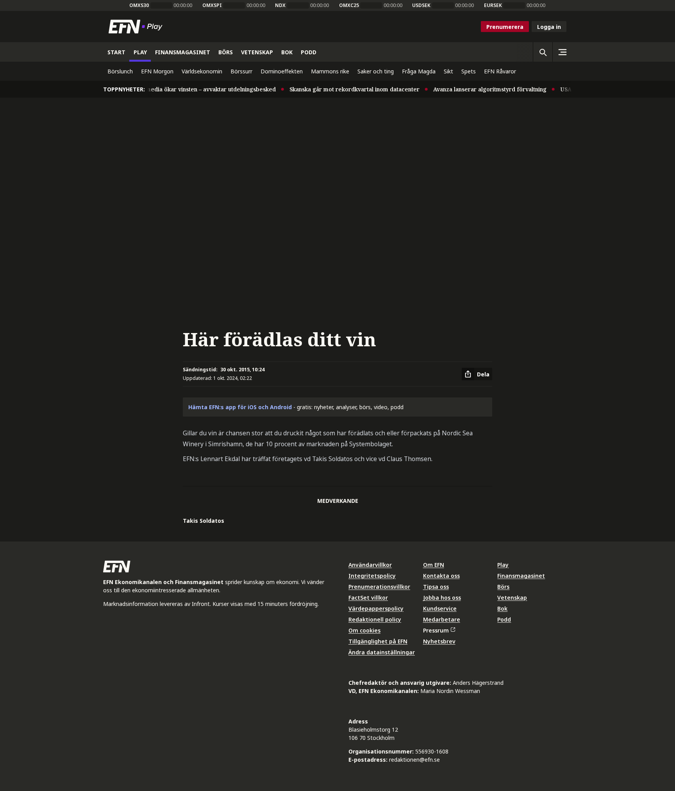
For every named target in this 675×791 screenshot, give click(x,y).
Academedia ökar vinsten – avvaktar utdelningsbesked (194, 89)
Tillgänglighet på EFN (377, 641)
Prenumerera (504, 26)
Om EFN (433, 564)
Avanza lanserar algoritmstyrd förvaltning (482, 89)
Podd (504, 619)
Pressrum (436, 630)
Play (503, 564)
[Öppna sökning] (542, 52)
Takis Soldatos (203, 520)
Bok (502, 608)
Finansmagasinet (521, 575)
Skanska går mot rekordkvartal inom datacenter (347, 89)
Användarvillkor (370, 564)
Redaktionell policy (374, 619)
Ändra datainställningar (381, 652)
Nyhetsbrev (439, 641)
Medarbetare (441, 619)
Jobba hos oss (442, 597)
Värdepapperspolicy (376, 608)
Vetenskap (512, 597)
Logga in (549, 26)
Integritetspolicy (372, 575)
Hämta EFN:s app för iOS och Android (240, 407)
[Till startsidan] (137, 26)
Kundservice (440, 608)
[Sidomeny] (562, 52)
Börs (503, 586)
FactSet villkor (368, 597)
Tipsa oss (436, 586)
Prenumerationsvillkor (379, 586)
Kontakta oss (441, 575)
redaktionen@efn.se (414, 759)
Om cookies (364, 630)
